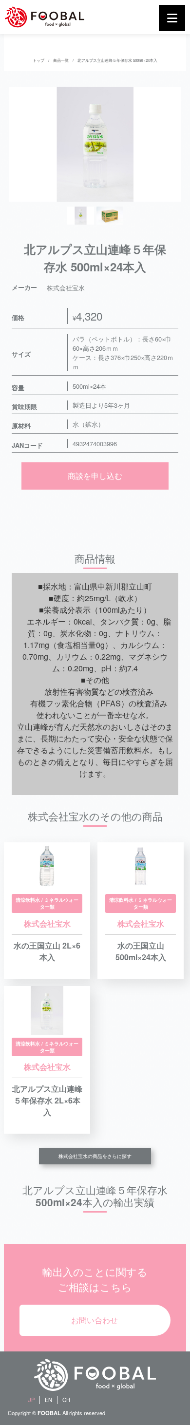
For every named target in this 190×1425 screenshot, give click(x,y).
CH (66, 1400)
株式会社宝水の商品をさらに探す (95, 1156)
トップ (38, 60)
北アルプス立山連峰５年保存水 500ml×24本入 (117, 60)
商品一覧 (61, 60)
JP (31, 1400)
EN (48, 1400)
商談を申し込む (95, 475)
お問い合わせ (94, 1320)
